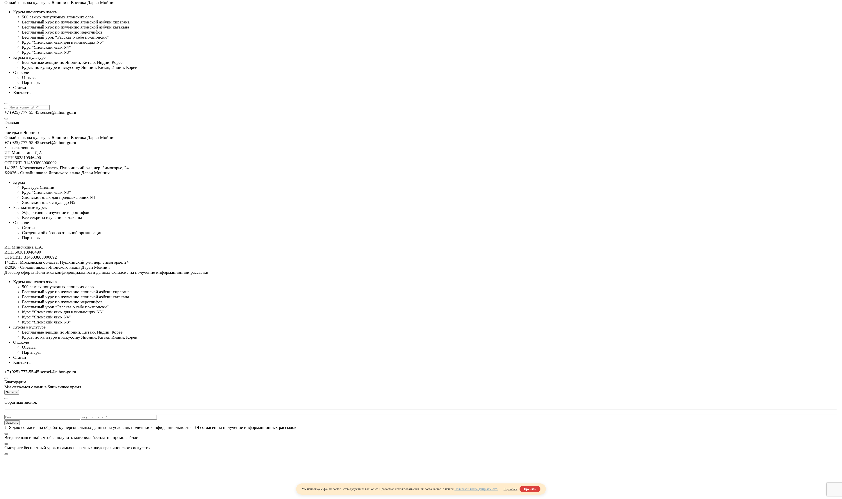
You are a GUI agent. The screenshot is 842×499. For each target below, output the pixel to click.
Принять (530, 489)
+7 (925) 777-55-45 (21, 112)
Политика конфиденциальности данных (72, 272)
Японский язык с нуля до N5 (48, 202)
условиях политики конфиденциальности (152, 427)
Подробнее (510, 489)
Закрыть (11, 392)
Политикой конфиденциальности (476, 489)
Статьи (28, 227)
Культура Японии (38, 187)
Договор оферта (19, 272)
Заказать (12, 422)
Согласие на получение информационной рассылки (159, 272)
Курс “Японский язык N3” (46, 192)
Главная (11, 122)
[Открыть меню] (6, 118)
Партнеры (31, 237)
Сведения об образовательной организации (62, 232)
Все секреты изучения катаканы (52, 217)
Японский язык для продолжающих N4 (58, 197)
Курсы (19, 182)
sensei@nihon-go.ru (58, 112)
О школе (21, 222)
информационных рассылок (270, 427)
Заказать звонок (19, 147)
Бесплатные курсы (30, 207)
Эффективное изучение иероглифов (55, 212)
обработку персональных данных (75, 427)
